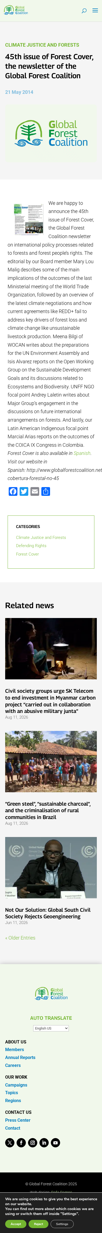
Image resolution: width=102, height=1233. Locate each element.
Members (14, 1049)
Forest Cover (27, 554)
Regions (13, 1100)
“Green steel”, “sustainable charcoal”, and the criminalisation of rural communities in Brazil (47, 810)
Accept (16, 1224)
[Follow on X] (9, 1142)
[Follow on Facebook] (21, 1142)
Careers (13, 1065)
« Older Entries (20, 938)
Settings (62, 1224)
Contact (12, 1128)
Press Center (17, 1120)
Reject (38, 1224)
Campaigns (16, 1085)
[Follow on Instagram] (32, 1142)
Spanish (82, 453)
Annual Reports (20, 1057)
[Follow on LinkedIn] (44, 1142)
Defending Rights (31, 545)
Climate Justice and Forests (42, 45)
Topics (11, 1092)
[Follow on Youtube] (55, 1142)
